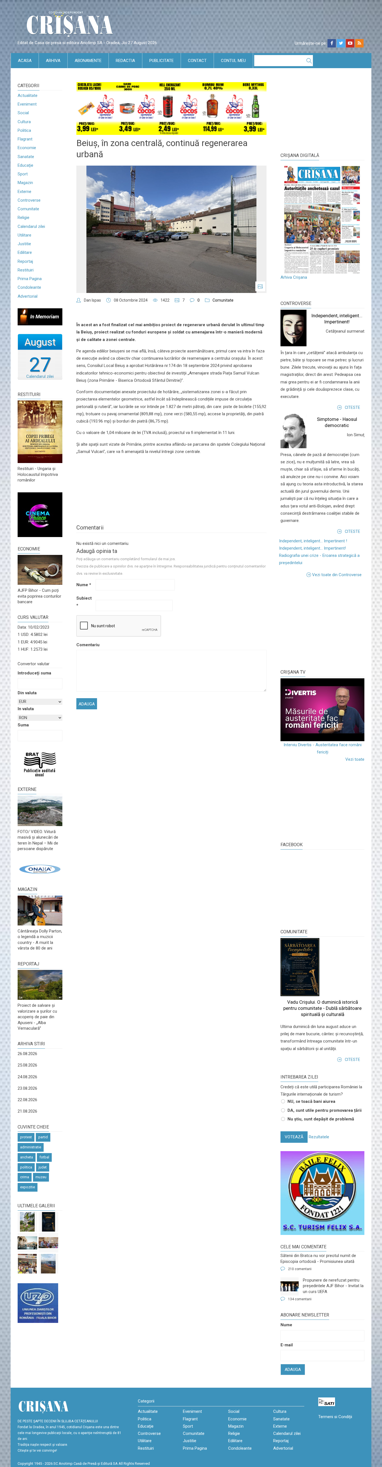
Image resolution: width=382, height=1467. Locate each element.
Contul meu (233, 60)
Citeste (352, 407)
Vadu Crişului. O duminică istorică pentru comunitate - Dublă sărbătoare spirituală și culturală (322, 1008)
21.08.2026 (27, 1111)
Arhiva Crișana (293, 277)
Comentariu (85, 644)
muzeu (41, 1177)
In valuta (26, 708)
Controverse (29, 200)
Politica (24, 130)
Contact (197, 60)
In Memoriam (44, 316)
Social (23, 112)
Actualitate (27, 95)
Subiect (84, 602)
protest (26, 1137)
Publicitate (161, 60)
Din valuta (27, 692)
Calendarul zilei (31, 226)
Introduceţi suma (34, 673)
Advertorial (27, 296)
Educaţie (25, 165)
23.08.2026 (27, 1088)
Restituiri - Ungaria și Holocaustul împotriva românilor (38, 474)
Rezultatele (319, 1136)
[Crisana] (71, 25)
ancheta (26, 1157)
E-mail (286, 1344)
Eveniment (27, 104)
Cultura (24, 121)
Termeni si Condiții (335, 1416)
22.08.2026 (27, 1099)
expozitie (27, 1187)
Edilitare (25, 252)
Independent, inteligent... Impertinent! (312, 548)
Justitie (24, 243)
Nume (83, 584)
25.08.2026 (27, 1065)
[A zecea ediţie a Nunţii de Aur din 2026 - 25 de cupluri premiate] (48, 1243)
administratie (30, 1147)
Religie (23, 217)
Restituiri (26, 270)
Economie (27, 147)
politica (26, 1167)
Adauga (293, 1369)
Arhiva (53, 60)
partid (43, 1137)
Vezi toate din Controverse (337, 574)
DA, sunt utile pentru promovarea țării (324, 1110)
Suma (23, 724)
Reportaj (25, 261)
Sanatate (26, 156)
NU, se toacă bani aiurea (311, 1101)
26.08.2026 (27, 1053)
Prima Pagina (30, 278)
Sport (23, 173)
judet (43, 1167)
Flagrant (25, 139)
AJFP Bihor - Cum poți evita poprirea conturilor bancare (39, 596)
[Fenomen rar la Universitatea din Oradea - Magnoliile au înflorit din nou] (27, 1222)
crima (24, 1177)
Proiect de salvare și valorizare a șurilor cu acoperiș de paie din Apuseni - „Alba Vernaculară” (37, 1017)
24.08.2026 (27, 1076)
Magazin (25, 182)
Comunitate (28, 208)
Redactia (125, 60)
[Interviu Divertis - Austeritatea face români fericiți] (322, 709)
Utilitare (24, 235)
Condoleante (29, 287)
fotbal (44, 1157)
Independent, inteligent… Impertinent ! (313, 540)
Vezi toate (354, 759)
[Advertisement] (322, 623)
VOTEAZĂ (294, 1136)
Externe (24, 191)
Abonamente (88, 60)
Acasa (25, 60)
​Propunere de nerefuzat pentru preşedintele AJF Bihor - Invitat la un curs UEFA (333, 1286)
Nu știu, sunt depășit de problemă (320, 1119)
